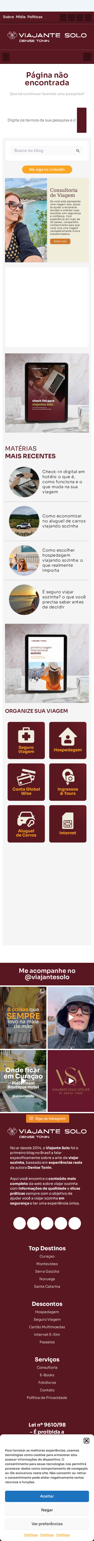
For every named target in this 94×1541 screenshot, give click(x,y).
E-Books (47, 1375)
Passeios (47, 1342)
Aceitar (47, 1496)
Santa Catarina (47, 1286)
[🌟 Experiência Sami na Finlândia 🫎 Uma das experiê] (71, 1018)
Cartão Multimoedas (47, 1327)
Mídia (21, 17)
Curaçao (47, 1256)
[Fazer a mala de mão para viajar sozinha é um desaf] (23, 1018)
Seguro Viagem (47, 1319)
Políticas (31, 1535)
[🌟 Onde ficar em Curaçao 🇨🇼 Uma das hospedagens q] (23, 1081)
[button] (86, 1440)
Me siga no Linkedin (47, 169)
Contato (47, 1390)
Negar (47, 1510)
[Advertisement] (47, 896)
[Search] (81, 120)
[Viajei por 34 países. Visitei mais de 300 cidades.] (71, 1081)
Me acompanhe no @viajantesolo (47, 974)
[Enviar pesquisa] (78, 150)
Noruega (47, 1279)
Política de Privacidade (47, 1397)
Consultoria (47, 1367)
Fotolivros (47, 1382)
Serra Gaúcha (47, 1271)
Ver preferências (47, 1523)
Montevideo (47, 1264)
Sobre (8, 17)
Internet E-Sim (47, 1334)
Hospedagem (47, 1312)
